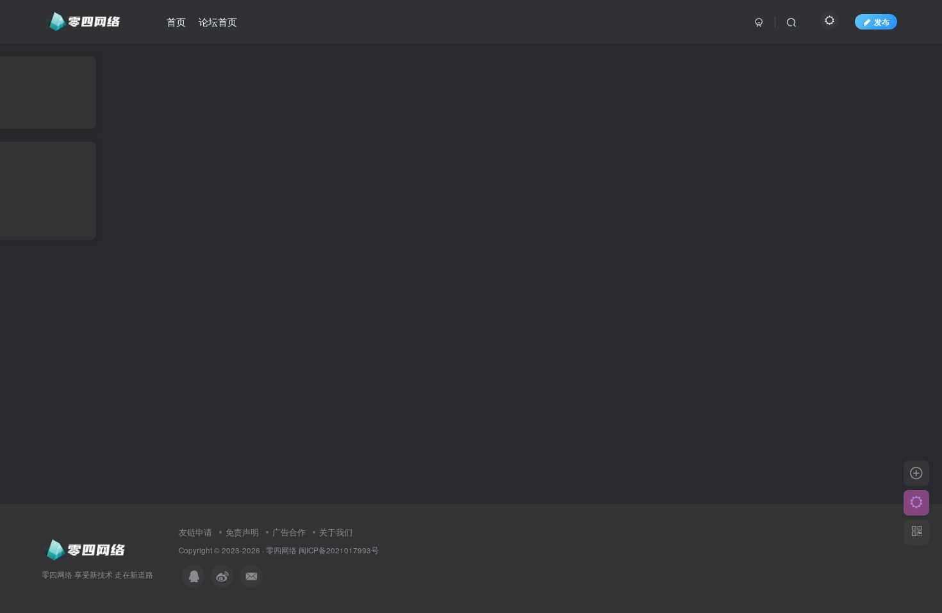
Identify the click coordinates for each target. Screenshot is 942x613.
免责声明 (242, 532)
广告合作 (289, 532)
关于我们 (335, 532)
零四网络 (281, 550)
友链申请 (195, 532)
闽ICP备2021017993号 (339, 550)
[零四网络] (84, 548)
